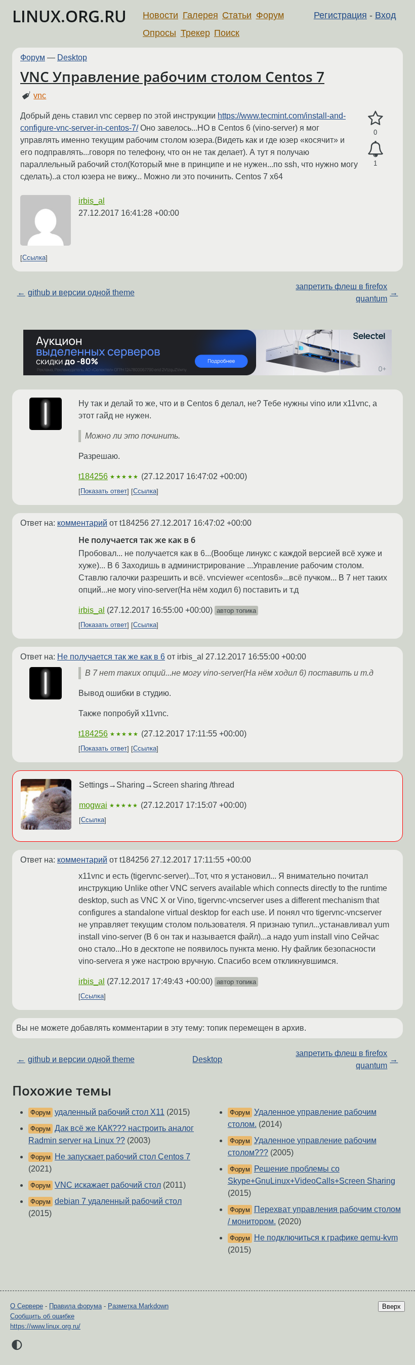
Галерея (200, 15)
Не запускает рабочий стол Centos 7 (122, 1156)
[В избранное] (375, 118)
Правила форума (75, 1306)
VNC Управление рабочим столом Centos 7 (172, 76)
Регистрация (340, 15)
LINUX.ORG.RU (69, 16)
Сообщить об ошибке (42, 1316)
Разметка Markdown (138, 1306)
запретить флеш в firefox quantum (341, 292)
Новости (160, 15)
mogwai (93, 805)
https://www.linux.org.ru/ (45, 1326)
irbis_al (91, 201)
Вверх (391, 1306)
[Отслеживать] (375, 149)
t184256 (93, 476)
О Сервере (26, 1306)
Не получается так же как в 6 (111, 656)
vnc (39, 95)
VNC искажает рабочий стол (108, 1185)
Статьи (237, 15)
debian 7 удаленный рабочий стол (118, 1201)
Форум (270, 15)
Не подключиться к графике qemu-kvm (326, 1237)
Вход (385, 15)
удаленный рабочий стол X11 (109, 1112)
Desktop (72, 57)
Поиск (226, 33)
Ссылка (34, 258)
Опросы (159, 33)
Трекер (195, 33)
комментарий (82, 523)
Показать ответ (103, 491)
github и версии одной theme (81, 292)
